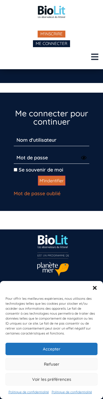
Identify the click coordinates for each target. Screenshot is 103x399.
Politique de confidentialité (29, 392)
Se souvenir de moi (40, 170)
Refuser (51, 364)
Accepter (51, 349)
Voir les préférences (51, 379)
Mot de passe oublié (37, 193)
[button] (95, 288)
